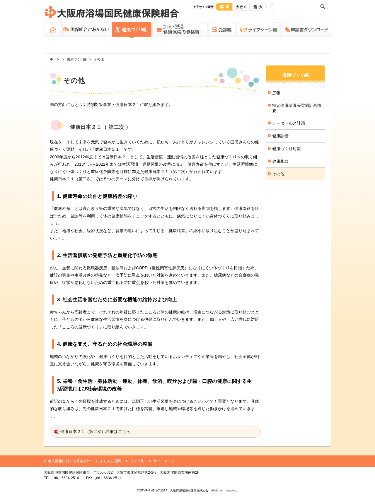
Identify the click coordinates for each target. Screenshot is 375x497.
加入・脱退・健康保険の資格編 (180, 30)
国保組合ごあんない (86, 30)
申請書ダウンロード (305, 30)
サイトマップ (164, 461)
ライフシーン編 (258, 30)
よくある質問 (110, 461)
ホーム (53, 30)
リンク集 (137, 461)
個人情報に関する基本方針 (69, 461)
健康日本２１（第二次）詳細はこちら (95, 431)
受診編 (222, 30)
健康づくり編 (131, 30)
